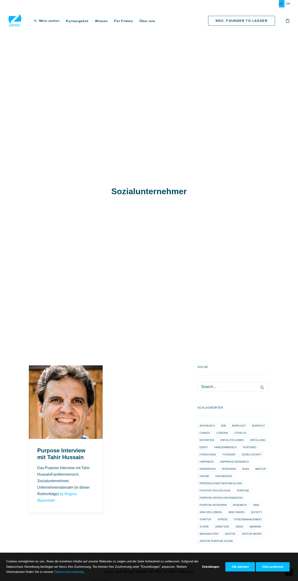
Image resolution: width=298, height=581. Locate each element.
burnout (258, 425)
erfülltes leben (232, 440)
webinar (255, 526)
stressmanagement (248, 519)
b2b (223, 425)
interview (229, 468)
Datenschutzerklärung (69, 572)
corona (222, 432)
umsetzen (222, 526)
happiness (207, 461)
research (240, 505)
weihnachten (209, 533)
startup (205, 519)
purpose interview (213, 505)
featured (249, 447)
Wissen (101, 21)
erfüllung (258, 440)
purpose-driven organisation (221, 497)
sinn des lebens (211, 512)
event (204, 447)
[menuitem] (281, 3)
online (204, 476)
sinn (256, 505)
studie (204, 526)
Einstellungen (210, 566)
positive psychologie (215, 490)
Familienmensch (225, 447)
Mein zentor (49, 21)
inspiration (208, 468)
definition (207, 440)
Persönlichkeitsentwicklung (221, 483)
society (256, 512)
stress (222, 519)
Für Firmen (123, 21)
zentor (230, 533)
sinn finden (236, 512)
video (239, 526)
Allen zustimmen (272, 566)
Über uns (147, 21)
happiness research (234, 461)
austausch (207, 425)
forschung (208, 454)
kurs (245, 468)
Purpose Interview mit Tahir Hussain (61, 453)
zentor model (252, 533)
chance (205, 432)
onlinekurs (223, 476)
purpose (243, 490)
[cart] (287, 20)
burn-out (239, 425)
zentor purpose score (216, 541)
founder (229, 454)
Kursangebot (77, 21)
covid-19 (240, 432)
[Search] (233, 386)
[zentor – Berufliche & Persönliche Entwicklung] (15, 21)
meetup (260, 468)
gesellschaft (252, 454)
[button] (66, 402)
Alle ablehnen (240, 566)
